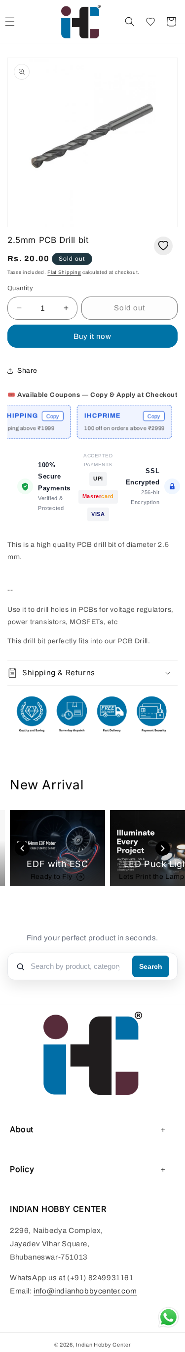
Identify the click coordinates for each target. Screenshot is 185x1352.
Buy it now (92, 336)
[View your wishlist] (150, 21)
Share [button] (27, 370)
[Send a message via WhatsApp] (168, 1317)
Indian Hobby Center (103, 1345)
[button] (130, 21)
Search (150, 966)
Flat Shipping (64, 272)
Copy (44, 416)
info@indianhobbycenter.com (85, 1291)
